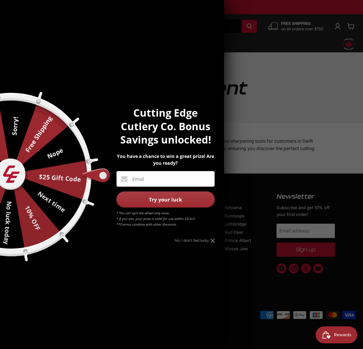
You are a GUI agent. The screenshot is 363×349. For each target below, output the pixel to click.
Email (138, 179)
